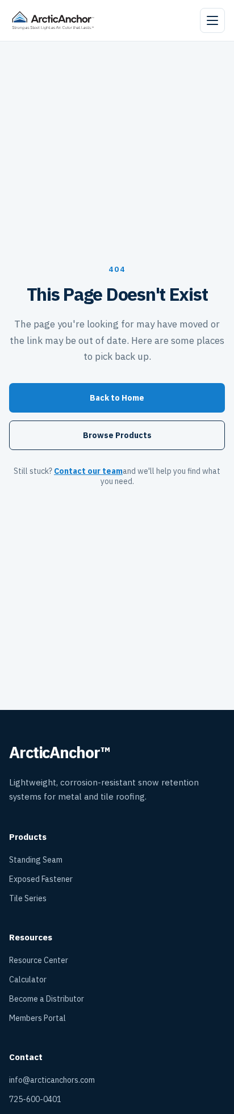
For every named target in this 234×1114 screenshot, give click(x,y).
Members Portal (37, 1018)
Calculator (28, 979)
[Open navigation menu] (212, 20)
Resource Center (38, 960)
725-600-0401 (35, 1099)
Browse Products (117, 435)
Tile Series (28, 898)
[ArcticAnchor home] (53, 20)
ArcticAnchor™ (59, 752)
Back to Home (117, 398)
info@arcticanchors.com (52, 1080)
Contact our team (88, 471)
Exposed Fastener (41, 879)
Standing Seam (35, 860)
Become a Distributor (46, 999)
